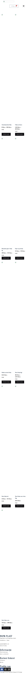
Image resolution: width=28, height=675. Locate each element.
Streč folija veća (5, 620)
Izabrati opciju (6, 134)
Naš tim (1, 662)
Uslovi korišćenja (4, 652)
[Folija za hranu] (20, 68)
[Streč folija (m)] (7, 440)
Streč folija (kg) (18, 372)
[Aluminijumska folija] (7, 68)
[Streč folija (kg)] (20, 316)
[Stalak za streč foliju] (7, 316)
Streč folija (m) (5, 496)
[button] (23, 6)
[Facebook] (2, 669)
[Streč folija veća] (7, 564)
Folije (3, 129)
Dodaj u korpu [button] (6, 382)
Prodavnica (2, 660)
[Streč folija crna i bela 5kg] (20, 440)
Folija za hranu (18, 124)
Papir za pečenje (19, 248)
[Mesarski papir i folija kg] (7, 192)
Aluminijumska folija (6, 124)
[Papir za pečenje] (20, 192)
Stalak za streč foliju (6, 372)
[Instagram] (5, 669)
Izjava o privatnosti (4, 654)
